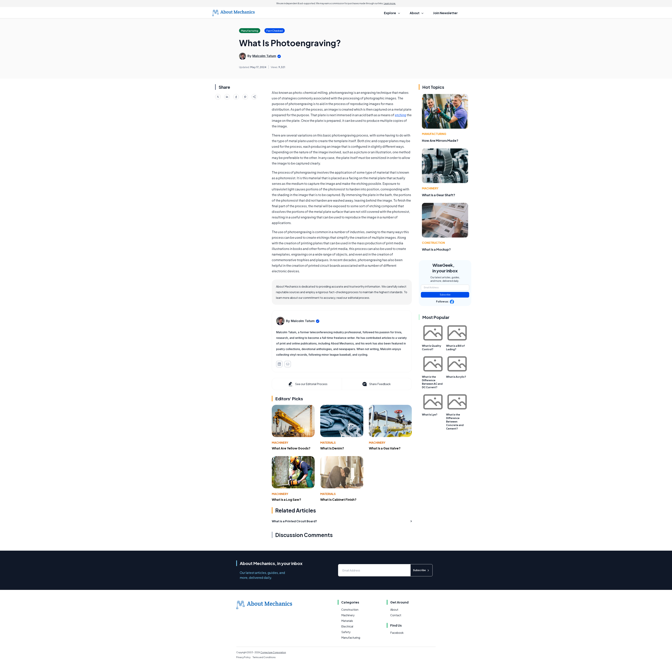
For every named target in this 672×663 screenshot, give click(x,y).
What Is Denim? (332, 448)
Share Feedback (380, 384)
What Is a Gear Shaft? (438, 195)
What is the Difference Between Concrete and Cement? (455, 421)
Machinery (280, 442)
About (394, 609)
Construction (433, 243)
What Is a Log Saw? (286, 499)
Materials (328, 442)
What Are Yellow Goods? (291, 448)
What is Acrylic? (456, 376)
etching (400, 115)
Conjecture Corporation (273, 652)
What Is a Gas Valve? (385, 448)
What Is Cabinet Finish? (338, 499)
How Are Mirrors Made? (440, 140)
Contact (395, 615)
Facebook (397, 632)
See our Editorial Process (311, 384)
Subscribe (445, 294)
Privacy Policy (243, 657)
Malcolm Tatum (264, 56)
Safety (346, 632)
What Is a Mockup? (436, 249)
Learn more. (390, 3)
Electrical (347, 626)
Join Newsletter (445, 13)
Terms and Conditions (264, 657)
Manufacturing (434, 134)
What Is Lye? (429, 414)
